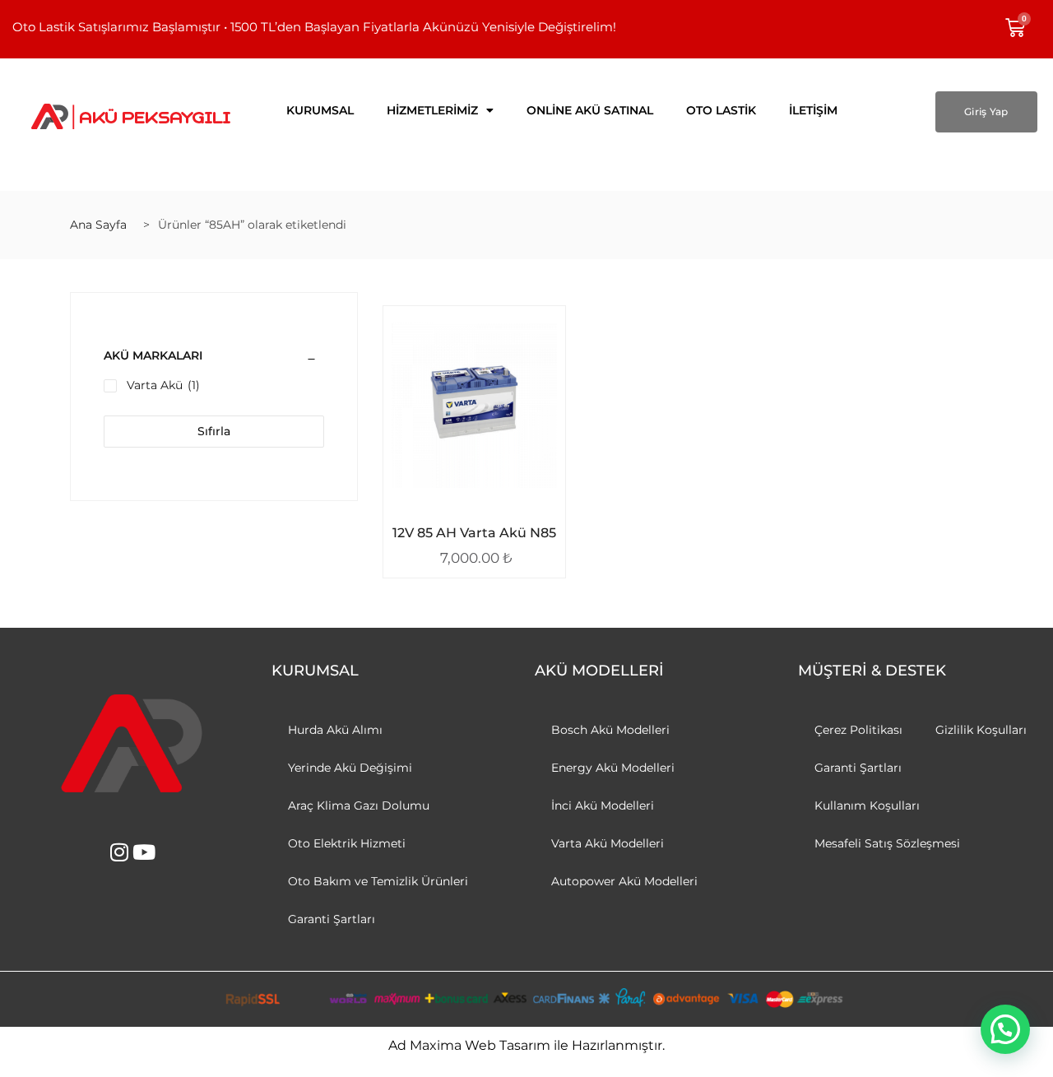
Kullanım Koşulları (867, 805)
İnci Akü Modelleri (602, 805)
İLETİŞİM (813, 110)
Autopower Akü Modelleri (624, 881)
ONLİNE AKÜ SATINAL (589, 110)
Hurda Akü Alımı (335, 729)
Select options (462, 530)
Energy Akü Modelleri (613, 767)
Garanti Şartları (331, 919)
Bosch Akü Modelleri (610, 729)
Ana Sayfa (98, 224)
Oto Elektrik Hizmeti (347, 843)
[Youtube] (144, 852)
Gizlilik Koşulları (981, 729)
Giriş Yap (986, 111)
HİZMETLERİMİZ (432, 110)
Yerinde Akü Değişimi (350, 767)
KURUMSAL (320, 110)
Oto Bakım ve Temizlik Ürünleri (378, 881)
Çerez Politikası (858, 729)
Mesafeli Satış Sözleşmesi (887, 843)
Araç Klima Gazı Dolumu (358, 805)
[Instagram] (119, 852)
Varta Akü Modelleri (607, 843)
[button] (1005, 1029)
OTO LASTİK (721, 110)
